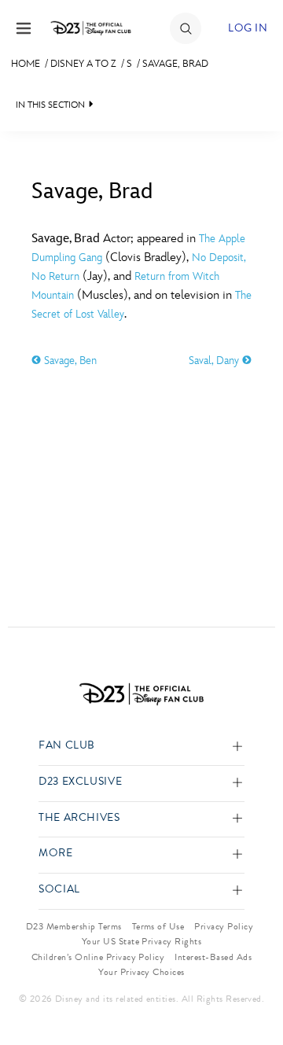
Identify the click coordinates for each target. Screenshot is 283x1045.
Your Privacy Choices (141, 972)
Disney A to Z (83, 63)
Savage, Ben (69, 360)
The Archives (79, 818)
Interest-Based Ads (213, 957)
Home (25, 63)
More (56, 853)
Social (59, 889)
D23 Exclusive (80, 782)
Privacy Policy (223, 926)
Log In (247, 28)
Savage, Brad (175, 63)
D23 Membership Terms (74, 926)
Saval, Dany (215, 360)
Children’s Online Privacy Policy (97, 957)
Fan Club (67, 745)
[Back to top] (252, 992)
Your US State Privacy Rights (141, 941)
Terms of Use (158, 926)
